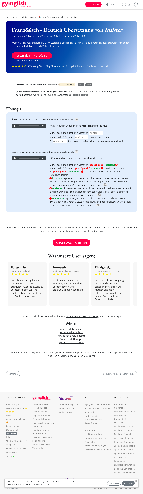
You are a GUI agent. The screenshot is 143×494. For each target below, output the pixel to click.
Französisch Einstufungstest (71, 335)
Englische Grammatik (124, 430)
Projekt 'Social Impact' (16, 448)
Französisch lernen (27, 17)
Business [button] (89, 398)
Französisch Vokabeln (71, 332)
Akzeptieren (128, 483)
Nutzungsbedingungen (95, 438)
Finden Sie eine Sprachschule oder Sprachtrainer (93, 419)
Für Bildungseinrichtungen (97, 408)
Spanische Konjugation (125, 445)
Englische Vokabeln (123, 434)
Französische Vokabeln (124, 411)
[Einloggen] (137, 4)
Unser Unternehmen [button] (15, 398)
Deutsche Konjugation (124, 468)
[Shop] (128, 4)
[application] (29, 126)
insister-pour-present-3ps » (120, 373)
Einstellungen (114, 483)
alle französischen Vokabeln (69, 35)
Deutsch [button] (114, 4)
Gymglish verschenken (16, 419)
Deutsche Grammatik (124, 442)
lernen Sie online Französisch (81, 316)
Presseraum (11, 452)
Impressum (90, 430)
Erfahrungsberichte (15, 408)
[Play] (14, 126)
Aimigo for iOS (65, 412)
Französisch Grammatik (71, 329)
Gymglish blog (12, 426)
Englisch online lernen (124, 426)
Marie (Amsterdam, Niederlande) (66, 271)
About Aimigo (12, 404)
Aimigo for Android (67, 408)
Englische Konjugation (124, 465)
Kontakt (9, 415)
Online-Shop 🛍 (39, 411)
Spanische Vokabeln (123, 449)
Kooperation (90, 412)
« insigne (13, 373)
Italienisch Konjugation (125, 472)
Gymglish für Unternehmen (97, 404)
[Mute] (43, 126)
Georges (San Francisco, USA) (107, 271)
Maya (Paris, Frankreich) (21, 271)
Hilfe (8, 437)
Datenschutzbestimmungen (40, 484)
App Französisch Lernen (71, 342)
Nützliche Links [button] (121, 398)
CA (90, 85)
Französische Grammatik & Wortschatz (120, 419)
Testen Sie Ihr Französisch (32, 55)
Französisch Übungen (71, 339)
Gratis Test (93, 4)
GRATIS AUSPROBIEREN (71, 243)
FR (82, 85)
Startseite (10, 17)
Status (9, 456)
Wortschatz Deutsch (123, 438)
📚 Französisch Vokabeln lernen (53, 17)
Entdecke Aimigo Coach (69, 404)
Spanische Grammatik (124, 453)
